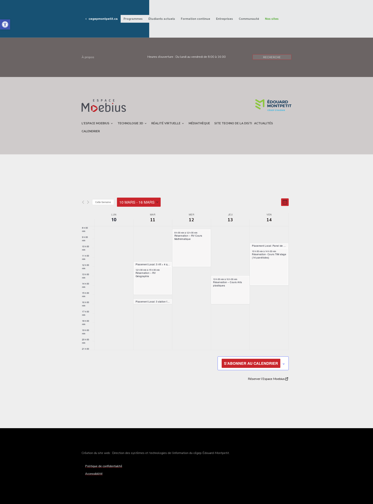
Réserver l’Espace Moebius (266, 379)
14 (269, 220)
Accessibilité (94, 474)
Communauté (249, 19)
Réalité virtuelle (165, 123)
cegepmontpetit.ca (103, 19)
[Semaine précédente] (83, 202)
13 (230, 220)
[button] (5, 24)
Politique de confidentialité (103, 466)
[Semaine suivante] (88, 202)
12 (191, 220)
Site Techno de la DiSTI (233, 123)
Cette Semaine (103, 202)
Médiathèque (199, 123)
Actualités (263, 123)
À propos (88, 57)
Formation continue (195, 19)
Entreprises (224, 19)
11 (152, 220)
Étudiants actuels (161, 19)
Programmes (133, 19)
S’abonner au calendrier (251, 363)
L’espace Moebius (95, 123)
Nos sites (272, 19)
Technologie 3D (130, 123)
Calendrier (91, 131)
